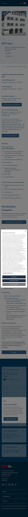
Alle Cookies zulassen (14, 280)
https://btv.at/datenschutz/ (8, 273)
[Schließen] (25, 231)
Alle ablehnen (14, 276)
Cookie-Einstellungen (14, 284)
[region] (14, 258)
